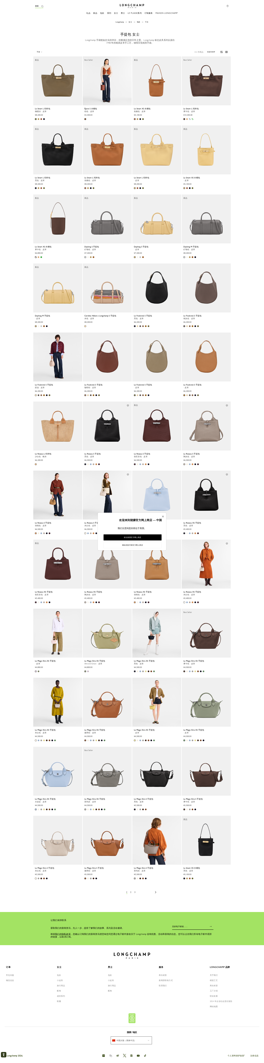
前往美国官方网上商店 (132, 537)
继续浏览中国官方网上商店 (132, 545)
